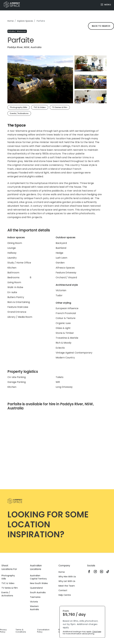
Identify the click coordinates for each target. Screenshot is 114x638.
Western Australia (34, 608)
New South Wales (39, 583)
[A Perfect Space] (10, 4)
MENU (107, 4)
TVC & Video (7, 583)
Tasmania (35, 597)
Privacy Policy (3, 631)
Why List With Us (66, 581)
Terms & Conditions (21, 631)
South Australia (38, 592)
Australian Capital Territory (38, 577)
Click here (96, 631)
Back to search (101, 25)
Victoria (34, 601)
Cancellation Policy (43, 631)
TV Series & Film (9, 587)
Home (10, 20)
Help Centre (64, 594)
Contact (62, 590)
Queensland (36, 587)
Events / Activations (7, 594)
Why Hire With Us (67, 576)
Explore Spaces (25, 20)
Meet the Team (66, 585)
